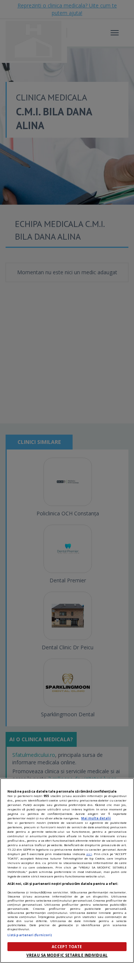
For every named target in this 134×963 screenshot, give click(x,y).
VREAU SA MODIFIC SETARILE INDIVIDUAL (67, 955)
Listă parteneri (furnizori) (29, 935)
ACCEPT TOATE (67, 946)
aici (89, 854)
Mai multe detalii (96, 818)
